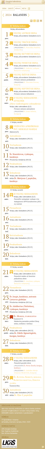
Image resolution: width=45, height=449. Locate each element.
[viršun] (43, 447)
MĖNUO (17, 8)
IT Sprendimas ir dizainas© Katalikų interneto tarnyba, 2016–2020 (16, 421)
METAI (24, 8)
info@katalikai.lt (13, 411)
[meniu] (43, 2)
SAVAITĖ (11, 8)
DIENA (4, 8)
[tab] (31, 20)
